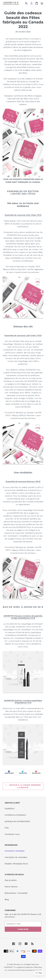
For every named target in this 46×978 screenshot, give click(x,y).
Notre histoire (11, 886)
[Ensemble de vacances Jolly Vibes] (23, 317)
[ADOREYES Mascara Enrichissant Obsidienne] (23, 691)
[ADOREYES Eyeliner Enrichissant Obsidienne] (23, 744)
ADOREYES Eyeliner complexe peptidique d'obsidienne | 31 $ (23, 701)
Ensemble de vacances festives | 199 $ (23, 481)
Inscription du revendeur (16, 857)
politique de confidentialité (17, 821)
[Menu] (41, 3)
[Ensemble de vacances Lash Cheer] (23, 463)
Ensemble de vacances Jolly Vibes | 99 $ (23, 215)
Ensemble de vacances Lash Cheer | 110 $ (23, 335)
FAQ (6, 828)
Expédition (10, 808)
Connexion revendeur (15, 851)
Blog (7, 899)
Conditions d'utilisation (15, 815)
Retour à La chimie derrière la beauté (25, 786)
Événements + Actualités (16, 893)
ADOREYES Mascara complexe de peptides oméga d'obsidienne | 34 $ (23, 617)
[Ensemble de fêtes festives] (23, 598)
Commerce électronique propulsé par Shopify (25, 970)
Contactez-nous (12, 834)
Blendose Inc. (19, 964)
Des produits (11, 880)
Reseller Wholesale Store (16, 864)
